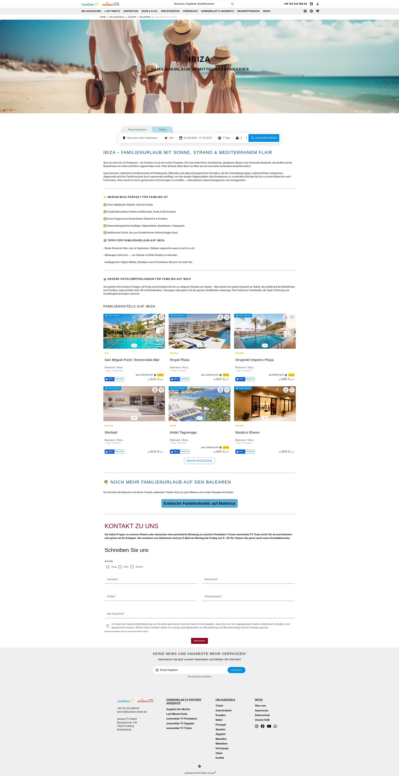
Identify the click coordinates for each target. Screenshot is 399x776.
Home (103, 17)
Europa (132, 17)
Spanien (220, 729)
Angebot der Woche (178, 709)
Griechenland (223, 710)
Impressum (261, 710)
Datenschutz (262, 715)
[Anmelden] (318, 4)
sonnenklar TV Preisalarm (181, 718)
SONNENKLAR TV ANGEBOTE (217, 11)
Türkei (219, 705)
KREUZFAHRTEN (170, 11)
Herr (126, 566)
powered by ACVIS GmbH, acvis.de (199, 773)
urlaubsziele (116, 17)
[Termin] (311, 4)
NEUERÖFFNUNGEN (248, 11)
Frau (114, 566)
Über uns (260, 705)
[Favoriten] (161, 317)
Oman (219, 753)
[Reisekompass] (311, 11)
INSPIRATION (131, 11)
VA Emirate (222, 748)
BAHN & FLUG (149, 11)
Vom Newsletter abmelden (199, 676)
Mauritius (221, 739)
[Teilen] (155, 317)
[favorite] (318, 11)
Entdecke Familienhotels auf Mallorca (199, 503)
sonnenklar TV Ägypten (180, 723)
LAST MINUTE (112, 11)
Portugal (221, 724)
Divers (139, 566)
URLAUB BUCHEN (91, 11)
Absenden (199, 640)
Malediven (222, 743)
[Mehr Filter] (246, 138)
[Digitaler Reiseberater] (305, 11)
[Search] (232, 4)
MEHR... (267, 11)
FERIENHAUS (190, 11)
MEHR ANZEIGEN (199, 460)
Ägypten (221, 734)
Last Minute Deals (176, 714)
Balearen (145, 17)
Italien (219, 720)
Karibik (220, 757)
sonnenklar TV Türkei (179, 728)
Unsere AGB (262, 720)
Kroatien (221, 715)
